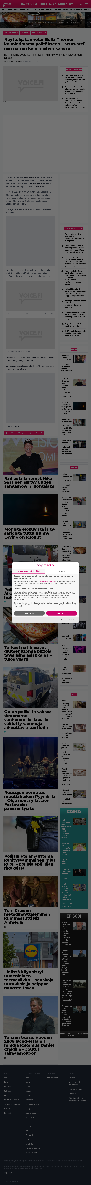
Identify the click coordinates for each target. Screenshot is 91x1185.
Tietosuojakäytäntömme (69, 620)
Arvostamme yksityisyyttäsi (29, 571)
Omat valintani (29, 613)
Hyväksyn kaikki (62, 613)
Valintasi (62, 571)
